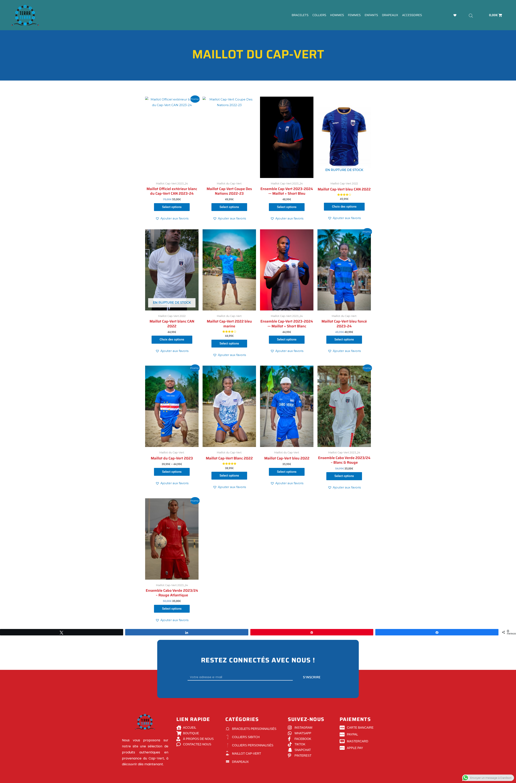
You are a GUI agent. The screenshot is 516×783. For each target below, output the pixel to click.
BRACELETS (300, 15)
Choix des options (344, 206)
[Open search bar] (471, 16)
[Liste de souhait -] (455, 15)
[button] (171, 218)
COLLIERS (319, 15)
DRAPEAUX (390, 15)
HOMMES (337, 15)
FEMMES (354, 15)
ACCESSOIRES (412, 15)
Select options (172, 207)
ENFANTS (371, 15)
